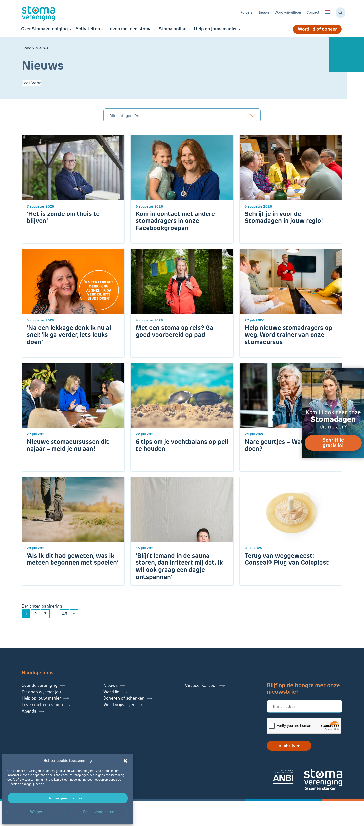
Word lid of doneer (317, 29)
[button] (125, 760)
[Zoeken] (340, 12)
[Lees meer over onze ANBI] (288, 777)
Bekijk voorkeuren (98, 812)
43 (64, 614)
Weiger (36, 812)
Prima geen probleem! (68, 798)
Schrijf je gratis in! (333, 443)
